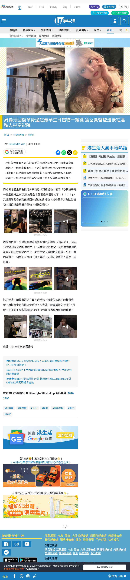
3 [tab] (64, 39)
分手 (34, 408)
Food (41, 6)
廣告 (45, 408)
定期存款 (57, 35)
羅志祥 (22, 408)
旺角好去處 (67, 539)
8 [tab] (61, 42)
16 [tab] (70, 46)
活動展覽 (50, 535)
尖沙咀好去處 (80, 535)
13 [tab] (61, 46)
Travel (30, 6)
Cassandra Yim (17, 144)
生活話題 (18, 135)
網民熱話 (50, 549)
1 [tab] (57, 39)
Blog (65, 6)
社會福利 (113, 539)
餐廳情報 (88, 539)
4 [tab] (67, 39)
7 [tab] (57, 42)
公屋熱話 (31, 35)
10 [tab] (67, 42)
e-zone (77, 6)
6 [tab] (73, 39)
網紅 (8, 414)
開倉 (67, 535)
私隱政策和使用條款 (14, 568)
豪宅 (71, 408)
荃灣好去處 (51, 539)
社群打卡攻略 (121, 13)
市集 (60, 535)
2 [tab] (61, 39)
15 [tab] (67, 46)
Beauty (53, 6)
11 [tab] (70, 42)
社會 (78, 539)
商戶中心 (94, 6)
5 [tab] (70, 39)
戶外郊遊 (101, 539)
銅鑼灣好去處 (98, 535)
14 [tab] (64, 46)
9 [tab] (64, 42)
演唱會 (13, 30)
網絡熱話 (58, 408)
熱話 (31, 135)
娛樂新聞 (44, 35)
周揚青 (9, 408)
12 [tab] (73, 42)
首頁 (6, 135)
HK (19, 6)
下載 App (111, 6)
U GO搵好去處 (101, 13)
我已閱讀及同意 (104, 567)
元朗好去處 (115, 535)
